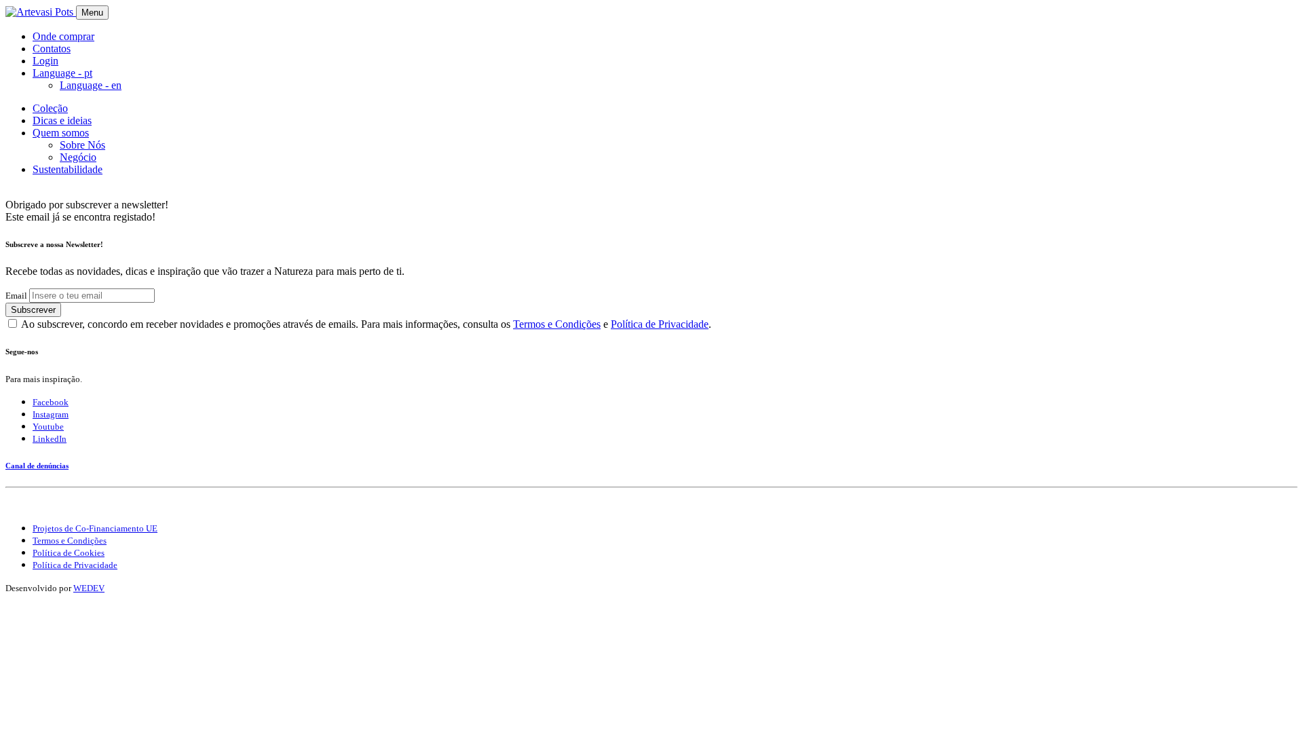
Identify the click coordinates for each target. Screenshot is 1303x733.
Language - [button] (62, 73)
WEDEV (89, 588)
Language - (90, 85)
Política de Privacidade (660, 324)
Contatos (52, 48)
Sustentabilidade (67, 169)
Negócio (78, 157)
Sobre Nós (82, 145)
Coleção (50, 108)
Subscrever (33, 310)
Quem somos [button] (61, 132)
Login (45, 61)
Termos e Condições (557, 324)
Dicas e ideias (62, 120)
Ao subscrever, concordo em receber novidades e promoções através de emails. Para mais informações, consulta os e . (366, 324)
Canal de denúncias (37, 466)
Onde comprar (63, 36)
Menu (92, 12)
